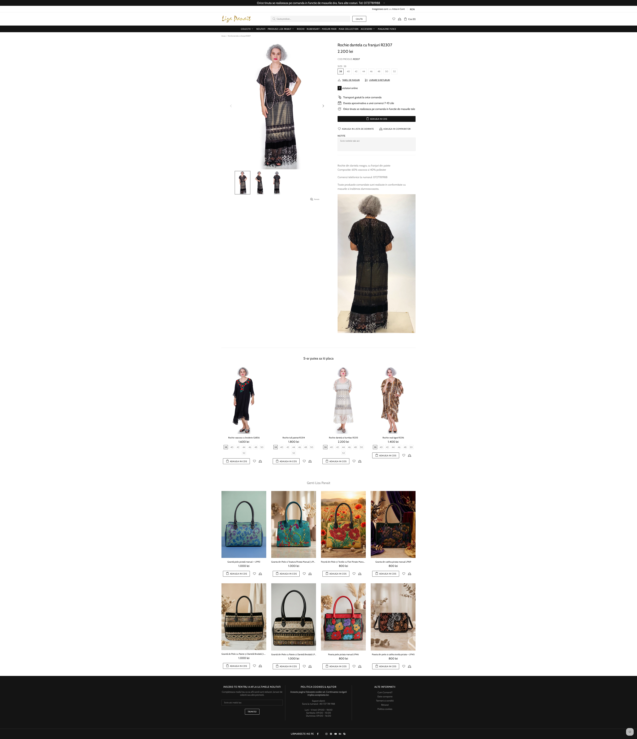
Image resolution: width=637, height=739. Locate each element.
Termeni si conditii (385, 700)
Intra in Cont (398, 8)
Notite (341, 135)
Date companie (384, 696)
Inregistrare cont (380, 8)
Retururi (385, 704)
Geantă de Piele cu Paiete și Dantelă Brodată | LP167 (243, 654)
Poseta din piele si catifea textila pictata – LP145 (393, 654)
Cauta (359, 19)
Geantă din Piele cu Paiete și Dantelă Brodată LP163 (293, 654)
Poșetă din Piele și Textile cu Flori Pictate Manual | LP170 (343, 561)
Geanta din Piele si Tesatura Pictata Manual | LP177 (293, 561)
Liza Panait (236, 19)
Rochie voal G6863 (243, 437)
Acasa (223, 36)
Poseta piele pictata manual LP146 (343, 654)
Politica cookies (384, 708)
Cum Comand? (385, 692)
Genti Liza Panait (318, 483)
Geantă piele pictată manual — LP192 (243, 561)
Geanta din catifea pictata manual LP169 (393, 561)
